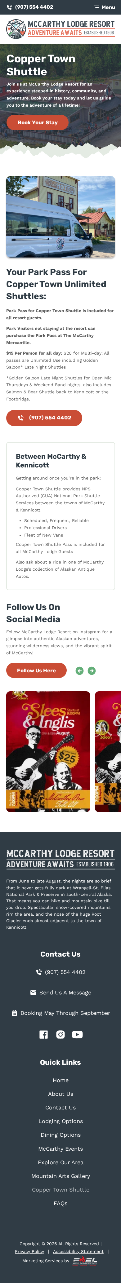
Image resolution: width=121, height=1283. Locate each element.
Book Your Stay (38, 122)
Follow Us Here (36, 670)
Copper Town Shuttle (60, 1190)
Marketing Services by (46, 1261)
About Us (60, 1094)
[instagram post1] (51, 751)
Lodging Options (60, 1121)
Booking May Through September (65, 1013)
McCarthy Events (60, 1149)
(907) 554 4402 (34, 7)
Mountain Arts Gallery (60, 1176)
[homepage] (60, 862)
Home (61, 1080)
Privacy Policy (29, 1251)
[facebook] (43, 1035)
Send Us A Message (65, 992)
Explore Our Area (60, 1162)
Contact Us (60, 1107)
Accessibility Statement (78, 1251)
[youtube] (77, 1035)
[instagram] (60, 1035)
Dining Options (61, 1135)
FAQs (60, 1203)
